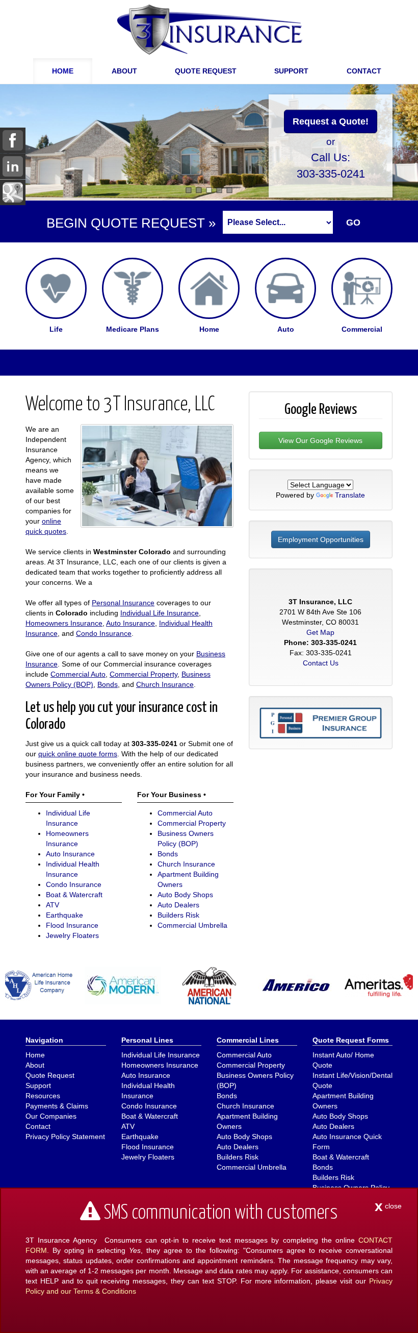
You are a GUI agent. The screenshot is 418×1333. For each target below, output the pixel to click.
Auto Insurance (130, 623)
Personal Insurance (123, 603)
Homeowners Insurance (63, 623)
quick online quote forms (77, 754)
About (34, 1065)
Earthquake (64, 915)
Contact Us (320, 663)
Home (62, 71)
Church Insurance (165, 684)
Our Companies (50, 1116)
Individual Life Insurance (159, 613)
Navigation (44, 1040)
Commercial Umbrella (192, 925)
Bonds (107, 684)
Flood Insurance (72, 925)
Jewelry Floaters (72, 935)
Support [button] (291, 71)
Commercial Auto (78, 674)
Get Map (320, 632)
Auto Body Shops (185, 895)
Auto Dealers (178, 905)
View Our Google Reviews (320, 440)
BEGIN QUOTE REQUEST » (131, 223)
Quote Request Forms (350, 1040)
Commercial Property (143, 674)
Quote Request (49, 1075)
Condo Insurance (104, 633)
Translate (350, 495)
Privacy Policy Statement (65, 1136)
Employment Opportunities (320, 539)
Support (38, 1085)
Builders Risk (178, 915)
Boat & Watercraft (74, 895)
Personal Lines (147, 1040)
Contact (364, 71)
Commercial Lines (248, 1040)
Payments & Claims (56, 1106)
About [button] (124, 71)
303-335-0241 (331, 173)
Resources (42, 1096)
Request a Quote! (331, 121)
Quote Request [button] (206, 71)
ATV (52, 905)
